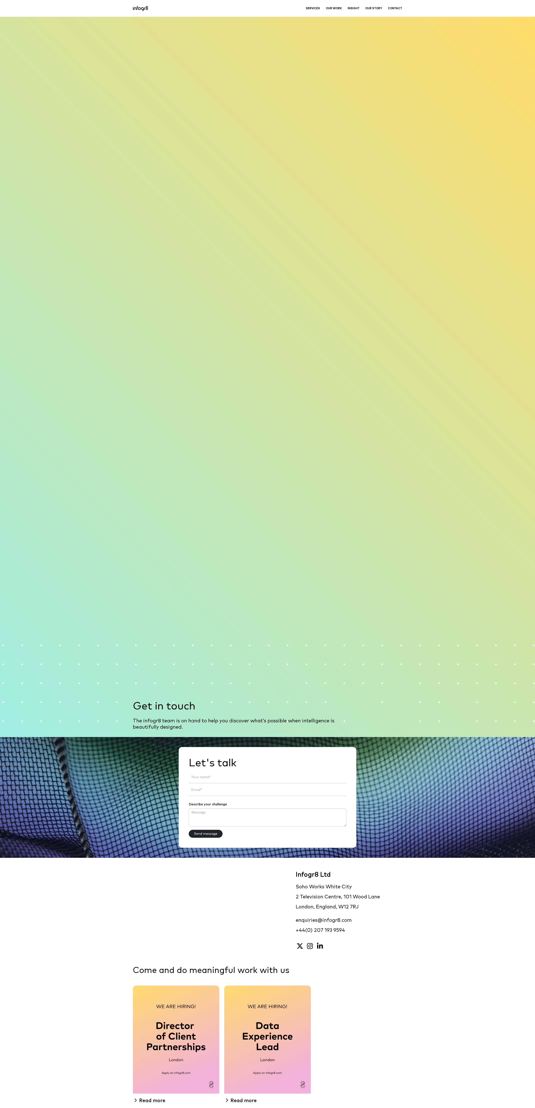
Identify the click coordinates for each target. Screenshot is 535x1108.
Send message (205, 833)
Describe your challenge (208, 804)
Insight (353, 8)
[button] (176, 1100)
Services (313, 8)
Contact (395, 8)
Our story (373, 8)
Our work (334, 8)
